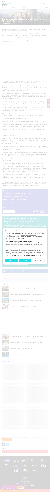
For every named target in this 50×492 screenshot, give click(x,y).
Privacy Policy (13, 255)
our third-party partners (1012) (28, 235)
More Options (38, 260)
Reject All (25, 260)
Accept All (11, 260)
